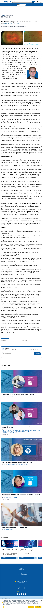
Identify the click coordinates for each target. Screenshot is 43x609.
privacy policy (22, 355)
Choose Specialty (20, 4)
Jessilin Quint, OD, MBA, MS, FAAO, (9, 464)
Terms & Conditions (21, 572)
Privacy (21, 573)
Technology (3, 360)
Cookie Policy (8, 604)
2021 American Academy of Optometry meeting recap (31, 342)
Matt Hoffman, (18, 464)
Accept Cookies (31, 606)
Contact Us (21, 569)
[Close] (41, 601)
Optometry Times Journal (5, 16)
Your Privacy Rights (21, 575)
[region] (21, 604)
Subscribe (37, 353)
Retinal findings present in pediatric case (8, 341)
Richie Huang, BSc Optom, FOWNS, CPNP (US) (10, 432)
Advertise (21, 565)
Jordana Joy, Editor (24, 464)
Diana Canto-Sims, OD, (7, 497)
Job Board (21, 570)
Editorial (21, 568)
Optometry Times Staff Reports (8, 396)
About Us (21, 567)
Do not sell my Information (21, 574)
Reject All (38, 606)
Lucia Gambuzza (14, 497)
